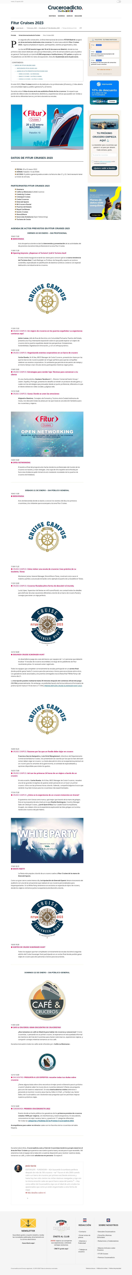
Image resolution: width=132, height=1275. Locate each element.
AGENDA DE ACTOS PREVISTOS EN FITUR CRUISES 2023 (32, 71)
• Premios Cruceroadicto (106, 1257)
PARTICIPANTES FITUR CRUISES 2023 (27, 68)
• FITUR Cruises (102, 1254)
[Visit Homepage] (66, 8)
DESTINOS (52, 16)
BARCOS (70, 16)
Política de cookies (102, 1268)
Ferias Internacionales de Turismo (29, 35)
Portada (13, 35)
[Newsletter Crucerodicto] (28, 1223)
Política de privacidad (115, 1268)
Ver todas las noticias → (104, 69)
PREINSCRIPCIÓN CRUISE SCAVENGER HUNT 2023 (63, 686)
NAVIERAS (61, 16)
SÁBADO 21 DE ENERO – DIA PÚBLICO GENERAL (30, 76)
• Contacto (82, 1232)
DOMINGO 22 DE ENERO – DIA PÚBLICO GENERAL (31, 79)
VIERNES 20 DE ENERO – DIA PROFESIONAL (29, 74)
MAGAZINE (78, 16)
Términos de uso (90, 1268)
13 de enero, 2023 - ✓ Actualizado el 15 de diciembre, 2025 (43, 28)
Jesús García (19, 28)
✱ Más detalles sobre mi (36, 1193)
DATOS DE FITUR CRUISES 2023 (25, 65)
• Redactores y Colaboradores (108, 1241)
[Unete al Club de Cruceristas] (61, 1227)
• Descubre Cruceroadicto (106, 1232)
